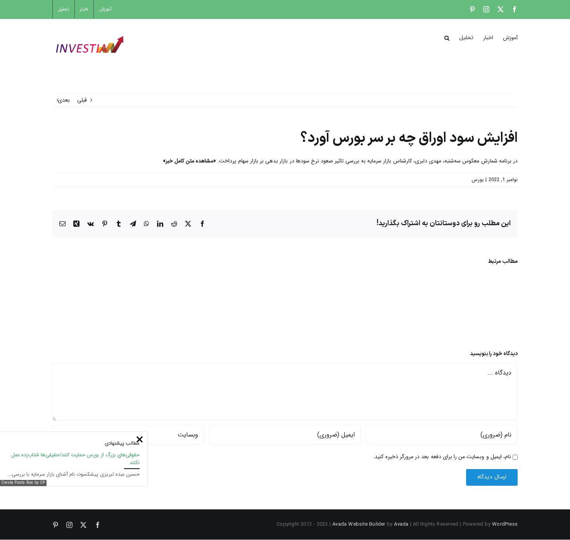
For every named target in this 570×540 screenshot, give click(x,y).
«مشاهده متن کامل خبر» (190, 161)
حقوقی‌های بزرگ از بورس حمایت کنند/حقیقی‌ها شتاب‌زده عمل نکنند (75, 459)
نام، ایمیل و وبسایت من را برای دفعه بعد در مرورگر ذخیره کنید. (442, 456)
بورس (478, 180)
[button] (446, 37)
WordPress (505, 524)
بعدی (64, 100)
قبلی (82, 100)
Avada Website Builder (358, 524)
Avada (401, 524)
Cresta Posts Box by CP (23, 483)
